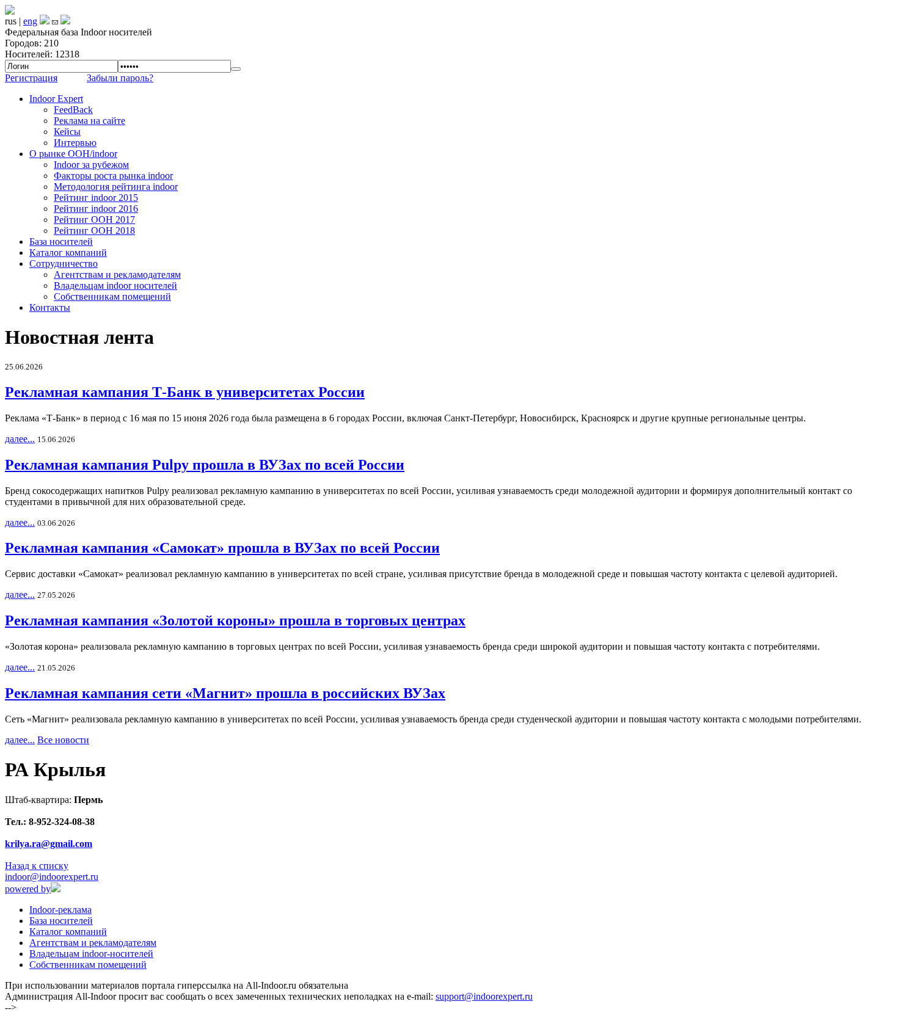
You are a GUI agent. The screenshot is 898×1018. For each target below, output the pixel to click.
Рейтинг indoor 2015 (96, 197)
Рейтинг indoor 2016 (96, 208)
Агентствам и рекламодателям (117, 274)
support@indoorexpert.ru (484, 996)
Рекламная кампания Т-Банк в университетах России (185, 392)
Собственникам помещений (112, 296)
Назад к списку (36, 865)
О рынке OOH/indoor (73, 153)
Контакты (49, 307)
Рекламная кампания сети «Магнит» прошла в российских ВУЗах (225, 693)
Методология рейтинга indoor (116, 186)
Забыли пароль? (120, 78)
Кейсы (67, 131)
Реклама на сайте (89, 120)
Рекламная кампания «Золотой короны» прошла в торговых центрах (235, 620)
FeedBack (73, 109)
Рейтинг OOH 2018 (94, 230)
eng (30, 21)
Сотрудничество (63, 263)
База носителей (61, 241)
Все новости (63, 740)
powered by (28, 889)
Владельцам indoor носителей (115, 285)
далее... (20, 439)
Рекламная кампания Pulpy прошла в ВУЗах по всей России (204, 465)
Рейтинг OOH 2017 (94, 219)
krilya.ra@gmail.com (48, 843)
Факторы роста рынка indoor (113, 175)
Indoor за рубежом (91, 164)
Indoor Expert (56, 98)
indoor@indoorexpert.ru (51, 876)
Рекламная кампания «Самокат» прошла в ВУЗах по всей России (222, 548)
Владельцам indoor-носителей (91, 953)
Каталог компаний (68, 252)
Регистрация (31, 78)
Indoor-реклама (60, 909)
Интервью (75, 142)
